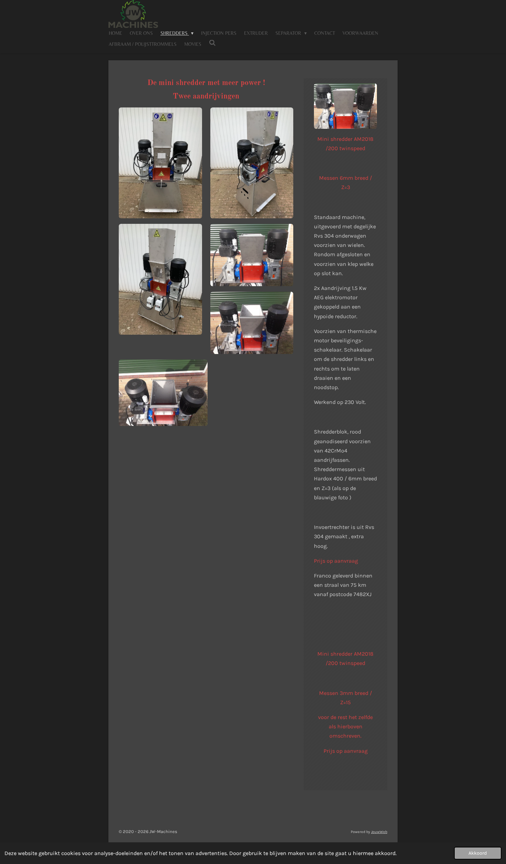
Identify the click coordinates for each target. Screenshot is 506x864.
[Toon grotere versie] (160, 162)
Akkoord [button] (477, 853)
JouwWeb (379, 832)
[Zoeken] (212, 43)
